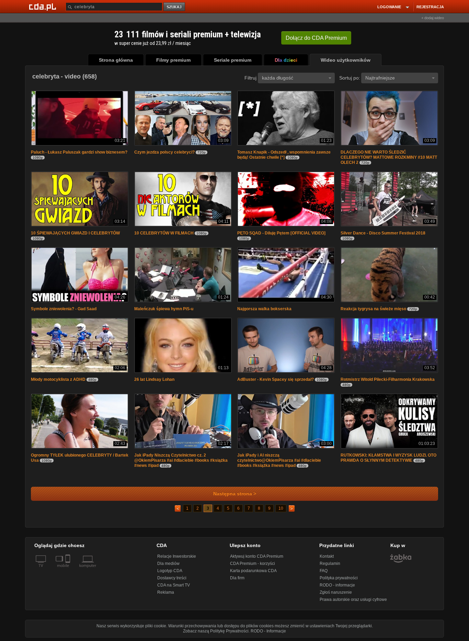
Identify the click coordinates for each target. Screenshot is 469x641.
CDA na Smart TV (173, 585)
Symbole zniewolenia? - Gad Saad (63, 308)
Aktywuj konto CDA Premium (256, 556)
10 (280, 508)
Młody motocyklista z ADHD (58, 379)
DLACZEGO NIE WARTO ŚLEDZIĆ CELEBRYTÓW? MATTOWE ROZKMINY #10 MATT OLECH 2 (389, 157)
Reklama (165, 592)
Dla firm (237, 578)
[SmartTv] (68, 569)
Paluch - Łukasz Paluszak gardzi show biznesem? (79, 152)
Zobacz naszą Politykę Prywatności (216, 631)
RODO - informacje (337, 585)
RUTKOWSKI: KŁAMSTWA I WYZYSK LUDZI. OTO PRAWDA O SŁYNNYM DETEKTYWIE (388, 458)
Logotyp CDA (169, 570)
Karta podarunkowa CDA (253, 570)
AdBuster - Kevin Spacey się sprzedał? (276, 379)
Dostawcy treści (171, 578)
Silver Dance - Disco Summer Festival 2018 (383, 233)
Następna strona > (234, 493)
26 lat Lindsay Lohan (154, 379)
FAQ (324, 570)
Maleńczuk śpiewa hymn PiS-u (163, 308)
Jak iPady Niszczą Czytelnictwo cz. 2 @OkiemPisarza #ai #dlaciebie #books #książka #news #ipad (181, 460)
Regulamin (330, 563)
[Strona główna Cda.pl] (43, 6)
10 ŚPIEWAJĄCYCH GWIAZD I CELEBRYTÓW (75, 233)
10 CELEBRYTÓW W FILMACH (164, 233)
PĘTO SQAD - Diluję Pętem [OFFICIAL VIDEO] (281, 233)
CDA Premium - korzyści (252, 563)
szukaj (174, 7)
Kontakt (327, 556)
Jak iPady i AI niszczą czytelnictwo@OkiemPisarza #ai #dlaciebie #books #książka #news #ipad (279, 460)
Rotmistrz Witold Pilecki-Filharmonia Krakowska (388, 379)
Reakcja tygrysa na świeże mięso (373, 308)
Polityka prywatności (339, 578)
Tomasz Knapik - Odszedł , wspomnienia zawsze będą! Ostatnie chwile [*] (284, 155)
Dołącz (316, 38)
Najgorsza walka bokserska (264, 308)
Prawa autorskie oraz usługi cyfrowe (353, 599)
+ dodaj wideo (432, 18)
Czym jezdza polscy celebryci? (164, 152)
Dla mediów (168, 563)
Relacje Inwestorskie (176, 556)
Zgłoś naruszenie (336, 592)
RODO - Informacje (268, 631)
